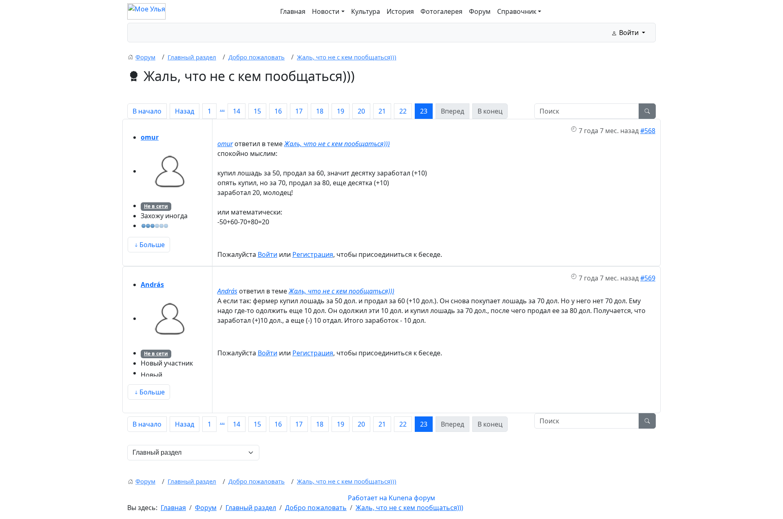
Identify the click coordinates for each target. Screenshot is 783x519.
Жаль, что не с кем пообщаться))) (337, 143)
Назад (184, 111)
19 (340, 111)
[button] (328, 11)
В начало (147, 111)
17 (299, 111)
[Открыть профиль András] (170, 318)
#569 (647, 278)
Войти (267, 254)
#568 (647, 130)
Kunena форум (412, 497)
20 (361, 111)
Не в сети (156, 206)
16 (278, 111)
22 (403, 111)
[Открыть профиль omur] (170, 170)
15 (257, 111)
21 (382, 111)
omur (150, 137)
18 (319, 111)
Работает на (367, 497)
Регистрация (312, 254)
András (152, 284)
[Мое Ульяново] (146, 10)
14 (236, 111)
